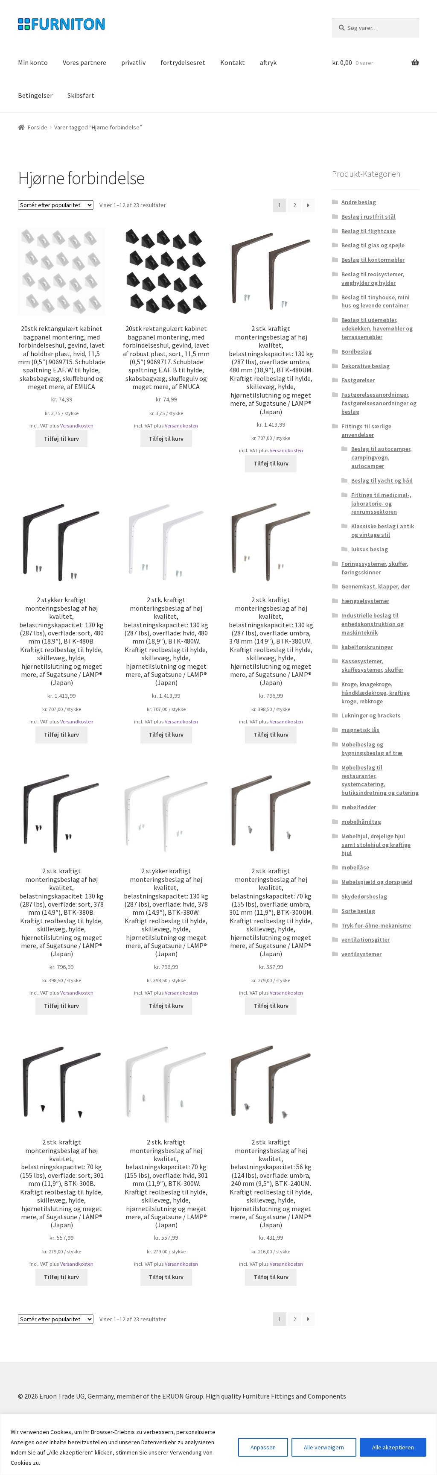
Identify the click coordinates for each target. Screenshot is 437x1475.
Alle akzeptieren (393, 1447)
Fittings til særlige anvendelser (366, 430)
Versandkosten (76, 425)
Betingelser (35, 95)
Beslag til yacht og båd (382, 480)
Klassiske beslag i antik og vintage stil (382, 530)
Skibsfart (80, 95)
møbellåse (355, 867)
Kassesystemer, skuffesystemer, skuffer (372, 665)
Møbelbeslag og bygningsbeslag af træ (371, 748)
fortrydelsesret (182, 62)
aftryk (268, 62)
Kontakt (232, 62)
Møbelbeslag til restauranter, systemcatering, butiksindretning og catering (380, 780)
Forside (37, 127)
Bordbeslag (356, 351)
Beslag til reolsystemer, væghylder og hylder (372, 278)
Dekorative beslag (365, 366)
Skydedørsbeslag (364, 896)
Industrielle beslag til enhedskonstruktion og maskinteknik (372, 624)
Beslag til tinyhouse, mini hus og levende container (375, 301)
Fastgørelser (358, 380)
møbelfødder (358, 807)
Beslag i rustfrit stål (368, 216)
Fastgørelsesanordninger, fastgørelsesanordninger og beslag (379, 403)
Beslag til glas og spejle (373, 245)
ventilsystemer (361, 954)
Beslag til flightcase (368, 231)
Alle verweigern (324, 1447)
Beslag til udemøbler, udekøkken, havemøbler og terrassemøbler (377, 328)
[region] (218, 1444)
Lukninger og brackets (371, 715)
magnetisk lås (360, 730)
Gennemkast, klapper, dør (375, 586)
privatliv (133, 62)
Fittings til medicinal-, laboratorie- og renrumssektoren (381, 503)
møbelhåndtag (361, 821)
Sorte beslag (358, 911)
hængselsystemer (365, 601)
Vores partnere (84, 62)
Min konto (33, 62)
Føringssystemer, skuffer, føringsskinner (374, 568)
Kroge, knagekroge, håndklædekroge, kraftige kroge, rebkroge (375, 692)
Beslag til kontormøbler (373, 259)
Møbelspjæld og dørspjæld (376, 882)
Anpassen (263, 1447)
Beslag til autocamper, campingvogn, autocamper (381, 457)
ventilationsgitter (365, 939)
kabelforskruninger (367, 647)
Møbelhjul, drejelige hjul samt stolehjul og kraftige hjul (376, 844)
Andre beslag (358, 202)
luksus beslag (369, 549)
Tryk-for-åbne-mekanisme (376, 925)
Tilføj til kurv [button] (61, 438)
